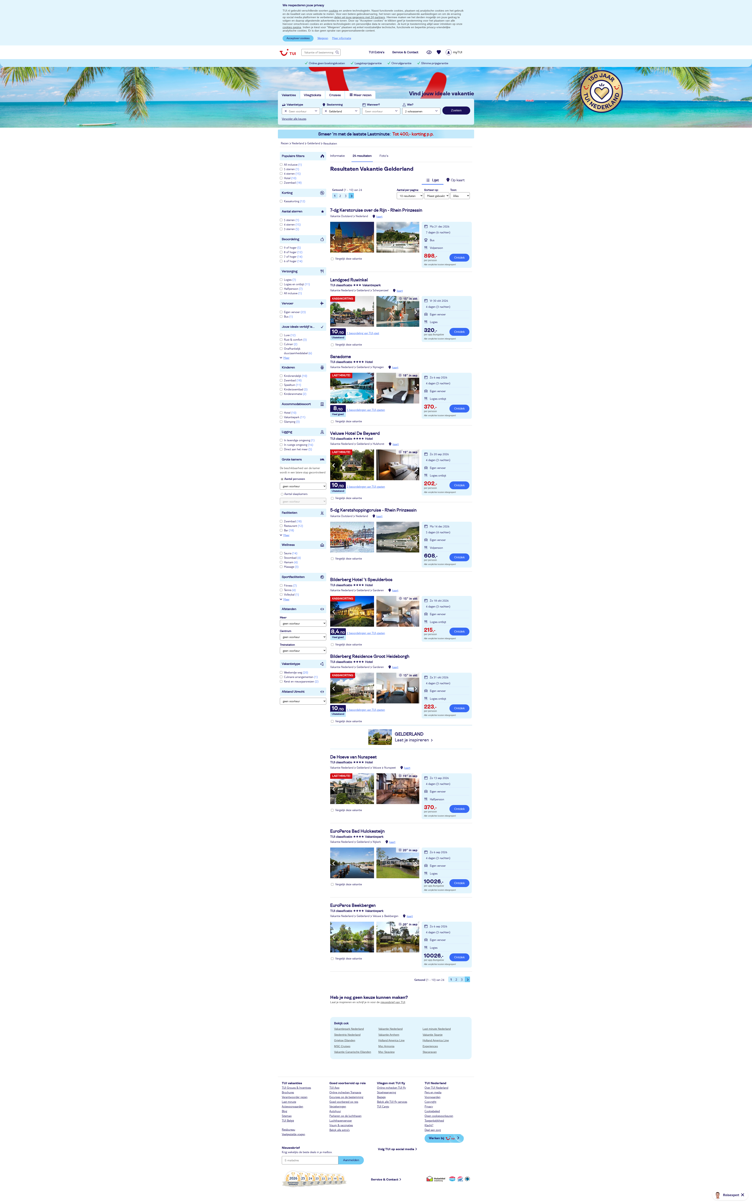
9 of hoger (292, 247)
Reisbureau (288, 1129)
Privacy (429, 1106)
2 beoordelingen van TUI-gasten (366, 486)
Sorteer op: (431, 190)
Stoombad (292, 557)
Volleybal (291, 594)
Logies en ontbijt (297, 284)
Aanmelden (351, 1160)
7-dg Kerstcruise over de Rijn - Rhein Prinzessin (376, 210)
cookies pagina (292, 27)
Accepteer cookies (298, 38)
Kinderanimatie (295, 393)
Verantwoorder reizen (294, 1097)
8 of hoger (293, 252)
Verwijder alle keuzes (294, 118)
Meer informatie (341, 38)
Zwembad (293, 182)
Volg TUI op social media (396, 1149)
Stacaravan (430, 1051)
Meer (286, 357)
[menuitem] (459, 52)
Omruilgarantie (401, 63)
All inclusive (293, 164)
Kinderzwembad (295, 389)
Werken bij (436, 1138)
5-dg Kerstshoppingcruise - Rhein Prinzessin (373, 510)
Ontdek (459, 257)
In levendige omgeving (299, 440)
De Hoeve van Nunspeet (353, 757)
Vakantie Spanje (433, 1034)
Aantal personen (294, 478)
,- (430, 256)
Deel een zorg (433, 1130)
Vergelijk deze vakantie (348, 258)
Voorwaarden (432, 1097)
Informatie (337, 155)
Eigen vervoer (295, 312)
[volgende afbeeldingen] (415, 238)
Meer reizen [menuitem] (362, 95)
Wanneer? (373, 104)
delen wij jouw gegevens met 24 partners (359, 17)
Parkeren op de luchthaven (345, 1115)
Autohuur (335, 1111)
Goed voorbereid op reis (343, 1101)
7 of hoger (293, 256)
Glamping (292, 421)
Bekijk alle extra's (339, 1130)
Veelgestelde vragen (293, 1134)
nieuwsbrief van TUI (393, 1002)
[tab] (337, 157)
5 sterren (291, 169)
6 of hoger (293, 261)
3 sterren (291, 229)
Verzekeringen (337, 1106)
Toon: (453, 190)
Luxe (290, 335)
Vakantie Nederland (341, 290)
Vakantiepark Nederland (349, 1028)
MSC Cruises (342, 1046)
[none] (285, 111)
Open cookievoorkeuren (439, 1115)
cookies (333, 10)
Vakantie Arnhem (388, 1034)
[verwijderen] (325, 111)
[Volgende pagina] (351, 196)
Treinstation (287, 645)
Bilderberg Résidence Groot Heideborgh (369, 656)
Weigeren (322, 38)
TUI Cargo (383, 1106)
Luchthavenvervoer (340, 1120)
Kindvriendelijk (295, 375)
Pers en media (433, 1092)
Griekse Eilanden (344, 1040)
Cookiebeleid (432, 1111)
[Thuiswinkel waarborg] (436, 1179)
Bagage (381, 1097)
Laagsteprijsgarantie (368, 63)
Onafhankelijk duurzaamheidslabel (298, 351)
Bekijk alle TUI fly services (392, 1101)
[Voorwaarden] (459, 1179)
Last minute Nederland (437, 1028)
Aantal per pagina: (408, 190)
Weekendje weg (296, 672)
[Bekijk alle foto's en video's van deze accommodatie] (374, 237)
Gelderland (363, 290)
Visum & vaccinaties (341, 1125)
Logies (290, 279)
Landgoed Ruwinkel (349, 280)
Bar (289, 530)
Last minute (289, 1101)
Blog (284, 1111)
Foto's (384, 155)
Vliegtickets (312, 95)
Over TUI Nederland (436, 1087)
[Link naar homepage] (287, 52)
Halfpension (293, 288)
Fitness (290, 585)
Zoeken (456, 110)
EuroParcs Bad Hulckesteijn (357, 831)
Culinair (290, 344)
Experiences (430, 1046)
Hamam (291, 562)
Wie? (410, 104)
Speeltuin (292, 384)
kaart (379, 216)
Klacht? (429, 1125)
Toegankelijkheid (434, 1120)
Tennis (290, 590)
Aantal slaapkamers (295, 493)
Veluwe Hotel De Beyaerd (355, 433)
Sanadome (340, 357)
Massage (291, 566)
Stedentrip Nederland (347, 1034)
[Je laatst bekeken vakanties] (429, 52)
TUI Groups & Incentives (296, 1087)
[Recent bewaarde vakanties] (439, 52)
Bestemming (335, 104)
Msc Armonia (386, 1046)
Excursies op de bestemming (346, 1097)
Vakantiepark (294, 417)
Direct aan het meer (298, 449)
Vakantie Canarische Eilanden (352, 1051)
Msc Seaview (386, 1051)
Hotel (290, 178)
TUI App (334, 1087)
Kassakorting (294, 201)
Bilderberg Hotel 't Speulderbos (361, 580)
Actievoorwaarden (292, 1106)
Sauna (290, 553)
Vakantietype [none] (295, 104)
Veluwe (377, 767)
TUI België (288, 1120)
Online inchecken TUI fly (391, 1087)
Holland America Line (391, 1040)
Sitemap (287, 1115)
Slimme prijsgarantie (434, 63)
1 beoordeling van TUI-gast (363, 333)
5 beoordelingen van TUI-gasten (366, 410)
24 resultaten (362, 155)
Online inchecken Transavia (345, 1092)
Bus (288, 316)
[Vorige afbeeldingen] (333, 238)
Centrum (285, 631)
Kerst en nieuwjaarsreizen (301, 681)
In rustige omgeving (298, 444)
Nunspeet (390, 767)
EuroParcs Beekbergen (353, 905)
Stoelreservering (386, 1092)
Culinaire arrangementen (301, 677)
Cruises (335, 95)
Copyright (430, 1101)
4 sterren (292, 173)
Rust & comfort (295, 339)
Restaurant (293, 525)
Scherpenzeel (380, 290)
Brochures (288, 1092)
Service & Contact (384, 1179)
